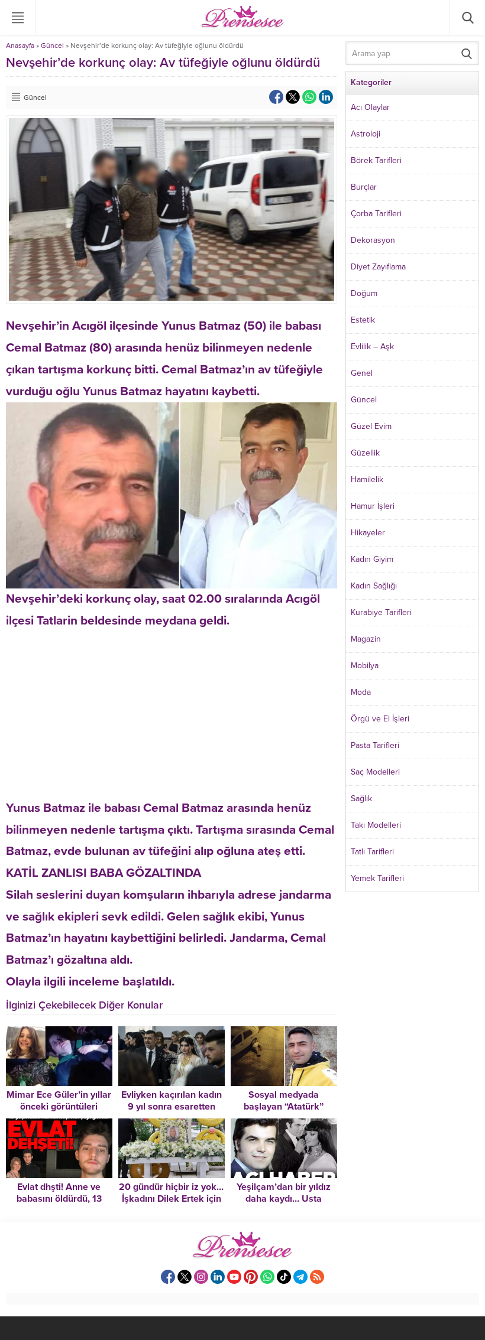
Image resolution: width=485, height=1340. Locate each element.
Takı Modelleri (376, 825)
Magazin (366, 639)
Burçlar (364, 187)
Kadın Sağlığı (374, 586)
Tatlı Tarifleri (372, 852)
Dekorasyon (373, 240)
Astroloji (365, 134)
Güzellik (365, 453)
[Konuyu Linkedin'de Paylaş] (326, 97)
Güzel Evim (371, 426)
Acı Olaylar (370, 107)
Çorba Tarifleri (376, 214)
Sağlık (361, 798)
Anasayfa (20, 45)
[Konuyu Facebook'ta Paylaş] (276, 97)
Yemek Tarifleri (377, 878)
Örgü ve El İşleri (380, 719)
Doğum (364, 293)
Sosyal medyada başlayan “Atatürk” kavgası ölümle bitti (283, 1106)
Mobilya (365, 666)
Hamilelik (367, 479)
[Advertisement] (171, 715)
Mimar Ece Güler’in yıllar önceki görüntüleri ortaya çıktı (59, 1106)
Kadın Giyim (372, 559)
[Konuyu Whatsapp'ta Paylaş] (309, 97)
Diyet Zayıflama (378, 267)
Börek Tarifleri (376, 160)
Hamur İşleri (373, 506)
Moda (361, 692)
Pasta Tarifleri (375, 745)
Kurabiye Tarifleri (381, 612)
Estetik (363, 320)
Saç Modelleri (375, 772)
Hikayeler (368, 533)
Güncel (52, 45)
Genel (362, 373)
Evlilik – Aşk (372, 346)
